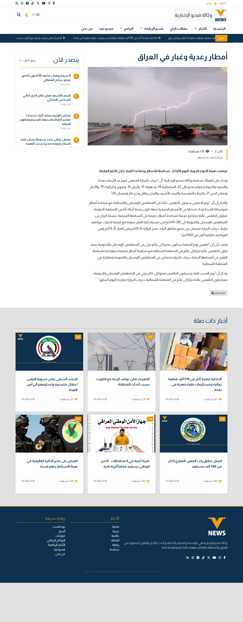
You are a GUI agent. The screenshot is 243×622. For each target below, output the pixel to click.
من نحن (87, 29)
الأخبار (202, 29)
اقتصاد (115, 540)
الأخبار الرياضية (56, 544)
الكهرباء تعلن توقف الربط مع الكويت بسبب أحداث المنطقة (37, 37)
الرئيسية (219, 29)
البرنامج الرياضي (56, 540)
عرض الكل (30, 60)
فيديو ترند (106, 29)
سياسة (114, 549)
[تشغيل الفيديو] (193, 351)
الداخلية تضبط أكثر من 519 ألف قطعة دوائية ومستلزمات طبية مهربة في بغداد (122, 37)
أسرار (61, 531)
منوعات (60, 535)
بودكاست (59, 526)
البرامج (128, 29)
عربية (116, 531)
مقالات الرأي (178, 29)
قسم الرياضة (153, 29)
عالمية (115, 535)
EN (34, 14)
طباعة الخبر (220, 292)
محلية (115, 526)
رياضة (115, 544)
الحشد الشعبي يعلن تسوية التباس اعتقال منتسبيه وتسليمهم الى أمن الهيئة (52, 384)
